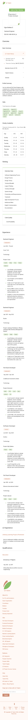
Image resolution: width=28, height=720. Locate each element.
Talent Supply (5, 664)
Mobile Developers (7, 628)
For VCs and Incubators (8, 598)
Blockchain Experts (7, 638)
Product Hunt (5, 611)
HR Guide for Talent (7, 681)
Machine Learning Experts (8, 633)
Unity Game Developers (8, 644)
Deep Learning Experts (8, 636)
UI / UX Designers (6, 631)
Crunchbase (5, 603)
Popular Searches (6, 658)
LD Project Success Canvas (9, 669)
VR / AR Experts (6, 641)
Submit (6, 695)
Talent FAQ (5, 678)
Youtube (4, 608)
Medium (4, 606)
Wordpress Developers (8, 646)
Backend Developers (7, 626)
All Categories (6, 656)
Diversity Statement (7, 613)
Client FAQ (5, 676)
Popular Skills (5, 661)
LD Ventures (5, 666)
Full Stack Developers (7, 620)
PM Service (5, 649)
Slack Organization (7, 600)
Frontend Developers (7, 623)
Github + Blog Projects (8, 684)
